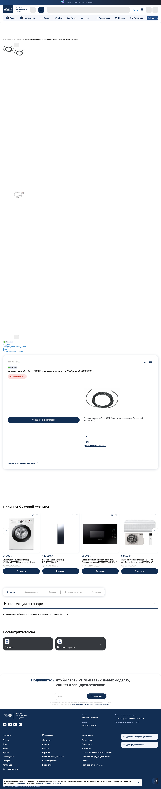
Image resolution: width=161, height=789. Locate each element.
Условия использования (101, 704)
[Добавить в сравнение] (150, 362)
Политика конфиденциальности (82, 704)
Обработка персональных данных (97, 752)
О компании (87, 740)
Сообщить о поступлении (43, 420)
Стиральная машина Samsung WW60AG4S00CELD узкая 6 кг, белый (19, 561)
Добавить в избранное (145, 362)
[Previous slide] (16, 45)
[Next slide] (16, 337)
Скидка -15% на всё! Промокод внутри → (80, 2)
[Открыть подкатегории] (12, 39)
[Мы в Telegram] (5, 724)
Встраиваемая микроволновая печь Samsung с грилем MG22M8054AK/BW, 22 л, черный (100, 561)
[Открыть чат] (20, 724)
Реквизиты (47, 765)
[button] (41, 10)
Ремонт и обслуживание (52, 757)
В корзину (21, 571)
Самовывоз (87, 744)
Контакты (86, 748)
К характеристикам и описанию (21, 463)
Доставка (46, 740)
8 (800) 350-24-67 (89, 725)
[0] (142, 10)
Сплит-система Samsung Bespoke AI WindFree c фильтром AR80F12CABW (137, 561)
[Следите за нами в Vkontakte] (10, 724)
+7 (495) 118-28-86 (90, 717)
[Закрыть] (138, 782)
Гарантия (46, 752)
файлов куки (21, 784)
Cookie (85, 761)
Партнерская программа (92, 765)
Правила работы (49, 761)
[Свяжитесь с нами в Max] (15, 724)
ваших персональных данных (49, 784)
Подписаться (96, 696)
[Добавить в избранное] (33, 515)
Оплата (45, 744)
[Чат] (155, 781)
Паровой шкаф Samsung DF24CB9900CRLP (53, 561)
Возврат (46, 748)
